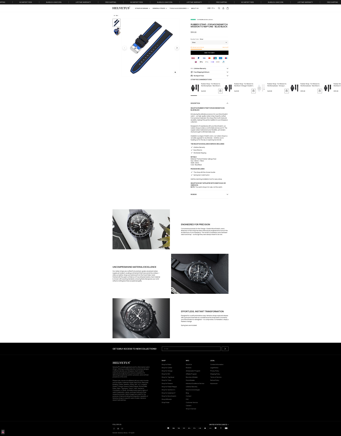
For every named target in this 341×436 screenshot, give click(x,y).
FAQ (187, 399)
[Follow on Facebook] (114, 428)
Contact (188, 396)
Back (117, 15)
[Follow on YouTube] (122, 428)
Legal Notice (214, 368)
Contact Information (216, 364)
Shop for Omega (167, 371)
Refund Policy (214, 380)
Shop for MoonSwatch (169, 396)
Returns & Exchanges (193, 390)
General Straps (159, 8)
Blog (187, 393)
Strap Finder (166, 402)
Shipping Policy (215, 374)
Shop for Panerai (167, 383)
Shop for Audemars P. (168, 393)
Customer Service (192, 402)
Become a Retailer (192, 377)
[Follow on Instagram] (118, 428)
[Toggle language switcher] (3, 430)
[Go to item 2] (117, 32)
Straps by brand (141, 8)
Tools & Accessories (178, 8)
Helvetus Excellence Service (195, 383)
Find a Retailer (190, 380)
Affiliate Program (191, 374)
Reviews (188, 368)
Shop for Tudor (166, 380)
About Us (189, 364)
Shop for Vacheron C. (168, 390)
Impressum (214, 383)
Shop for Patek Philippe (169, 387)
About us (195, 8)
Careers (188, 406)
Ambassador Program (193, 371)
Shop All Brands (167, 399)
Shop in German (191, 409)
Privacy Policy (214, 371)
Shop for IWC (166, 374)
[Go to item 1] (117, 23)
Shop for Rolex (166, 364)
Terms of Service (215, 377)
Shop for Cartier (167, 368)
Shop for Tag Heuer (168, 377)
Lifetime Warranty (191, 387)
